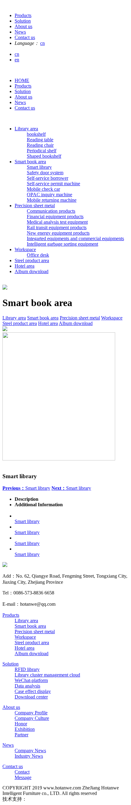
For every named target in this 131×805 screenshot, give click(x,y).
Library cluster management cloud (47, 674)
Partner (21, 734)
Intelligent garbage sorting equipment (62, 244)
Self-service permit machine (53, 183)
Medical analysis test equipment (57, 222)
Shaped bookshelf (44, 156)
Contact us (25, 107)
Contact (22, 771)
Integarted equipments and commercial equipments (75, 238)
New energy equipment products (58, 233)
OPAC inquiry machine (49, 194)
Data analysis (27, 685)
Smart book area (30, 161)
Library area (26, 128)
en (17, 59)
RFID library (27, 669)
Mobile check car (43, 189)
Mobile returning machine (51, 200)
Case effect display (33, 691)
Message (23, 777)
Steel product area (32, 260)
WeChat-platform (31, 680)
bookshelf (36, 134)
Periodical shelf (41, 150)
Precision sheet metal (35, 205)
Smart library (39, 167)
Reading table (40, 139)
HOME (22, 80)
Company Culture (32, 718)
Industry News (29, 756)
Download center (31, 696)
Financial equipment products (55, 216)
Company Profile (31, 712)
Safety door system (45, 172)
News (20, 102)
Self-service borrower (47, 178)
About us (23, 96)
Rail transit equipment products (57, 227)
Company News (30, 750)
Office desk (38, 255)
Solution (23, 91)
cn (42, 43)
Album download (31, 271)
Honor (21, 723)
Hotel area (24, 266)
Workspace (25, 249)
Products (23, 85)
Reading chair (40, 145)
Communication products (51, 211)
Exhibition (25, 729)
